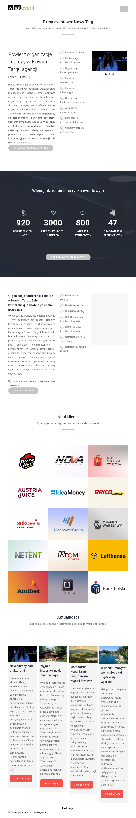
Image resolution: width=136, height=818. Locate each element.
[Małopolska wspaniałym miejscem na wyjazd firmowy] (83, 654)
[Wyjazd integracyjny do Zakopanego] (53, 654)
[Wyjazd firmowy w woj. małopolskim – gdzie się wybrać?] (113, 655)
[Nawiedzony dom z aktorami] (22, 654)
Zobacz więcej (21, 778)
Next (122, 61)
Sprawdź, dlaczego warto (30, 148)
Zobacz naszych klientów (68, 257)
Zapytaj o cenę (23, 390)
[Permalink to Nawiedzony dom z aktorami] (109, 61)
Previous (97, 61)
